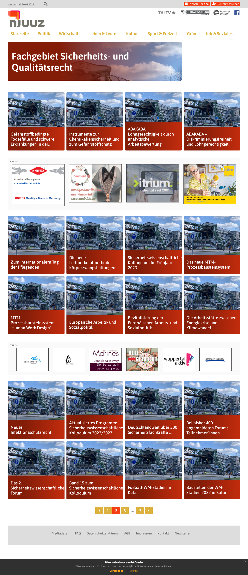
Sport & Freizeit (162, 33)
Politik (44, 33)
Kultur (132, 33)
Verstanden (117, 570)
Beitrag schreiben (228, 3)
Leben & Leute (102, 33)
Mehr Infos (132, 571)
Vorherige (99, 510)
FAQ (78, 533)
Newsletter (182, 533)
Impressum (144, 533)
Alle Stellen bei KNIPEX (27, 183)
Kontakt (163, 533)
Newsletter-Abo (199, 3)
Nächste (149, 510)
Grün (191, 33)
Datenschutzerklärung (102, 533)
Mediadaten (60, 533)
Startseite (20, 33)
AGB (127, 533)
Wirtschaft (68, 33)
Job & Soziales (219, 33)
